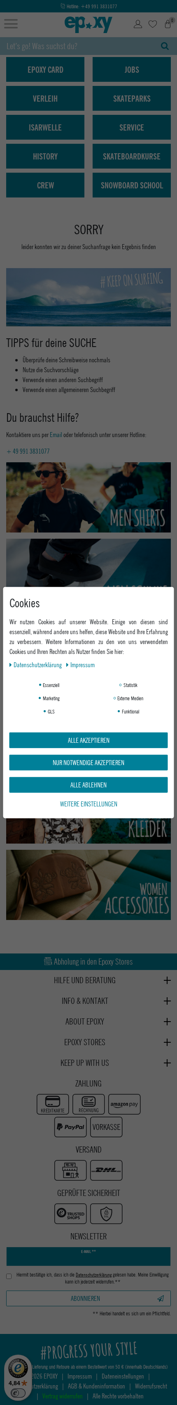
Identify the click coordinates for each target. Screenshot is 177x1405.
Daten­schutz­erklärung (38, 664)
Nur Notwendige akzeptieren (88, 762)
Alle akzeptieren (88, 739)
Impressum (82, 664)
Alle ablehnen (88, 784)
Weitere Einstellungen (88, 803)
